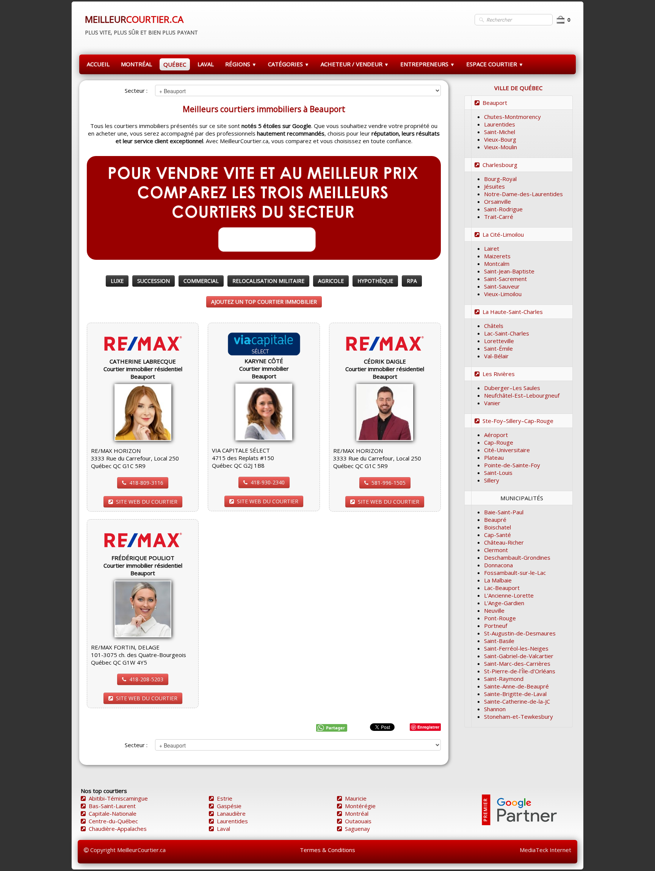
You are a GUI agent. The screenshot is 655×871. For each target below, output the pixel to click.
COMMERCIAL (201, 280)
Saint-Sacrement (505, 279)
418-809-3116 (146, 482)
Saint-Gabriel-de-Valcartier (518, 656)
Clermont (496, 550)
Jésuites (494, 186)
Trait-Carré (498, 216)
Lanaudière (231, 813)
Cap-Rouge (498, 442)
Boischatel (497, 527)
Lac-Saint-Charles (506, 333)
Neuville (494, 610)
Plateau (494, 457)
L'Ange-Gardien (504, 603)
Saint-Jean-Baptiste (509, 271)
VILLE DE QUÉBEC (518, 88)
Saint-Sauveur (502, 286)
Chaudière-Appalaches (118, 828)
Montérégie (360, 806)
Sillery (491, 480)
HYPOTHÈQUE (375, 280)
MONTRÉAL (136, 64)
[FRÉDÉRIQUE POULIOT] (142, 608)
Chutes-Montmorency (512, 116)
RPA (412, 280)
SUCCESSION (153, 280)
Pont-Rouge (500, 618)
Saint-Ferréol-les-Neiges (516, 648)
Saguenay (357, 828)
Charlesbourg (500, 165)
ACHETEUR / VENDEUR (355, 64)
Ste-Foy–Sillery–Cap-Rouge (518, 421)
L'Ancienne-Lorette (509, 595)
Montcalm (496, 263)
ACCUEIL (98, 64)
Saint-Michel (499, 132)
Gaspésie (229, 806)
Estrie (224, 798)
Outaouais (358, 821)
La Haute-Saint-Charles (513, 311)
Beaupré (495, 519)
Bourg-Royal (500, 179)
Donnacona (498, 565)
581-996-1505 (388, 482)
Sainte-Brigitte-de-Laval (515, 694)
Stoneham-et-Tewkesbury (518, 716)
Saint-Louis (498, 472)
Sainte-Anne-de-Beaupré (516, 686)
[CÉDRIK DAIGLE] (384, 411)
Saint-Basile (499, 641)
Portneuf (495, 625)
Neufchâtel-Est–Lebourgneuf (521, 395)
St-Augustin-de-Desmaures (520, 633)
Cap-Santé (497, 535)
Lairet (491, 248)
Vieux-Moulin (500, 147)
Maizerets (497, 256)
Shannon (495, 709)
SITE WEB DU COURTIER (146, 501)
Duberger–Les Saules (512, 388)
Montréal (356, 813)
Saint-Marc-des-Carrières (517, 663)
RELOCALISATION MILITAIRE (268, 280)
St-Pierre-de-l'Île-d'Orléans (519, 671)
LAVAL (205, 64)
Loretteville (499, 341)
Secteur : (136, 90)
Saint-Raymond (503, 678)
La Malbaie (498, 580)
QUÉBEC (174, 64)
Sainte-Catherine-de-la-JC (517, 701)
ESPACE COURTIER (494, 64)
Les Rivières (499, 374)
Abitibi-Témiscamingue (118, 798)
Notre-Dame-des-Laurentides (523, 194)
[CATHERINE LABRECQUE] (142, 411)
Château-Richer (504, 542)
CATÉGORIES (288, 64)
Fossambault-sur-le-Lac (515, 572)
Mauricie (356, 798)
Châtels (493, 325)
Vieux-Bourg (500, 139)
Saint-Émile (498, 348)
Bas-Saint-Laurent (112, 806)
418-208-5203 (146, 679)
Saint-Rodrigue (503, 209)
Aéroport (496, 435)
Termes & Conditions (327, 850)
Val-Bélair (496, 356)
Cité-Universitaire (507, 450)
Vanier (492, 403)
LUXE (117, 280)
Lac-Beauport (502, 588)
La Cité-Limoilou (503, 234)
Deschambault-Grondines (517, 557)
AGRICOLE (331, 280)
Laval (223, 828)
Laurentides (499, 124)
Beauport (495, 102)
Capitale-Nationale (112, 813)
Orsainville (497, 201)
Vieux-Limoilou (503, 294)
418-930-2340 (268, 482)
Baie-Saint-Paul (503, 512)
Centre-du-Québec (113, 821)
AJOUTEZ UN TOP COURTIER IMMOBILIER (264, 301)
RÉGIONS (241, 64)
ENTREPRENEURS (427, 64)
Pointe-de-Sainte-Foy (512, 465)
